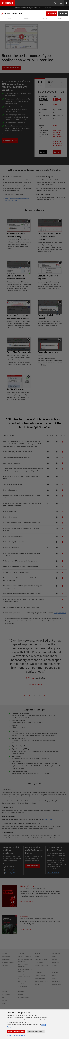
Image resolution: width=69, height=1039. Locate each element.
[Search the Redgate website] (55, 3)
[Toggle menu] (66, 3)
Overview (9, 18)
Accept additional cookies (16, 1031)
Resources (44, 18)
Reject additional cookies (35, 1031)
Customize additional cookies (16, 1035)
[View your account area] (61, 3)
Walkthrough (26, 18)
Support (60, 18)
